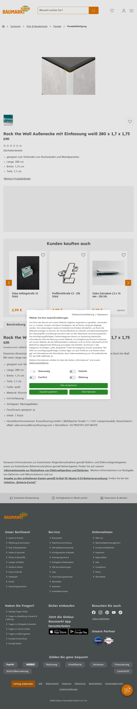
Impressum (102, 315)
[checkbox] (32, 371)
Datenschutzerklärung (83, 315)
